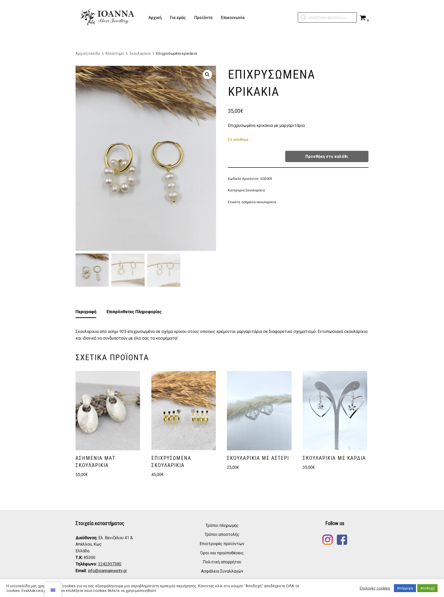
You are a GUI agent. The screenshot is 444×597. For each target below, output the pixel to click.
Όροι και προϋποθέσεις (222, 553)
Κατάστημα (115, 53)
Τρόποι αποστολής (222, 534)
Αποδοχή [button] (427, 588)
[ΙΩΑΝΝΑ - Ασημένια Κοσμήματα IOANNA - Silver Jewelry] (108, 17)
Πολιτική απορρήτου (222, 561)
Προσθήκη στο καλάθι (327, 156)
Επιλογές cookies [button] (375, 588)
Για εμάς (178, 17)
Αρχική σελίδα (88, 53)
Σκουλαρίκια (140, 53)
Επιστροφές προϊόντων (222, 543)
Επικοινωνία (233, 17)
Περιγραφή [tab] (86, 311)
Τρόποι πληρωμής (222, 525)
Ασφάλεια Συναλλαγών (222, 571)
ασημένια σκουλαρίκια (259, 202)
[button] (207, 74)
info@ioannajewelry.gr (107, 570)
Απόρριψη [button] (405, 588)
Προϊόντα (203, 17)
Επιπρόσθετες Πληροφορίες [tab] (134, 311)
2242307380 (109, 564)
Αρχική (155, 17)
